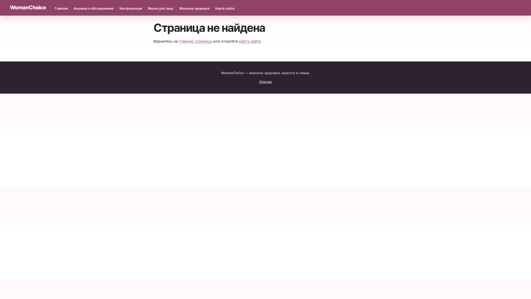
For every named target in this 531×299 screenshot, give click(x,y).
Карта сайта (225, 8)
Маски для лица (160, 8)
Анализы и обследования (94, 8)
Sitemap (265, 82)
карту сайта (250, 41)
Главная (61, 8)
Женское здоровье (194, 8)
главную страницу (195, 41)
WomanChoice (28, 7)
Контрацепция (130, 8)
